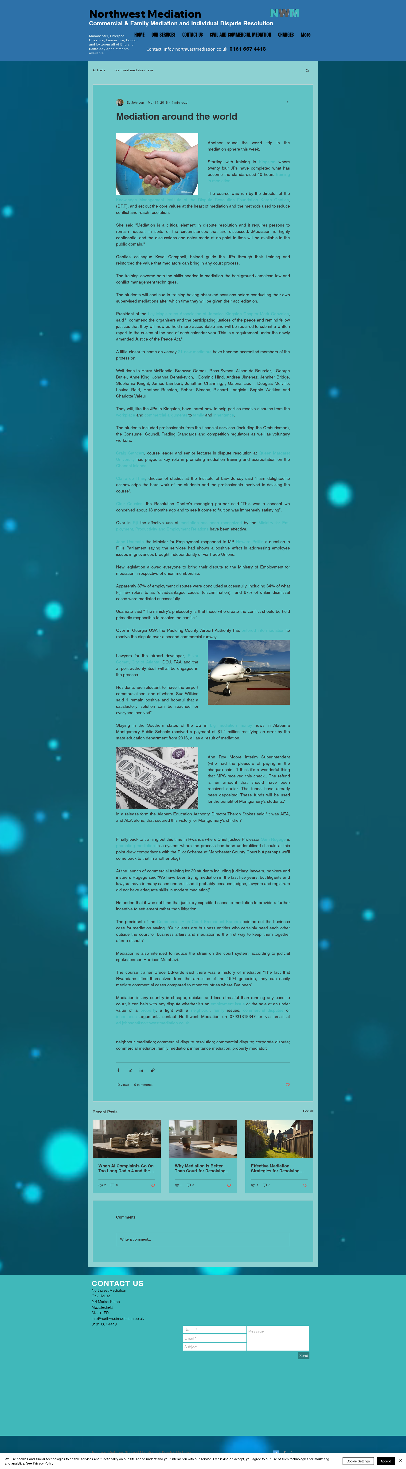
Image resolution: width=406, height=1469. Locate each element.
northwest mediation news (133, 70)
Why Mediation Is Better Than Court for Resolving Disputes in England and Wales (200, 1168)
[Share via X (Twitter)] (130, 1070)
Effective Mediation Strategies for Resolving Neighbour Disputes (275, 1168)
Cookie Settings (358, 1461)
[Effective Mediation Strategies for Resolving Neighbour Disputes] (279, 1139)
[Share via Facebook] (118, 1070)
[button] (307, 70)
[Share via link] (153, 1070)
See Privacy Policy (39, 1463)
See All (308, 1111)
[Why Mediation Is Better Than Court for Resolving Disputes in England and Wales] (203, 1139)
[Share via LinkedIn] (141, 1070)
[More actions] (287, 102)
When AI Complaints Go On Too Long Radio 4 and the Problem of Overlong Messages (126, 1168)
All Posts (99, 70)
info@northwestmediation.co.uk (195, 49)
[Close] (400, 1461)
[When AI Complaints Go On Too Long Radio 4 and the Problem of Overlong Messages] (127, 1139)
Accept (386, 1461)
